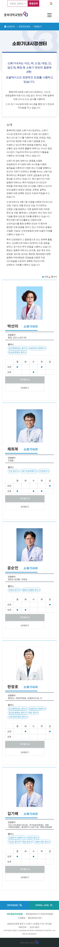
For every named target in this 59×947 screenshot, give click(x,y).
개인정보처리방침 (15, 914)
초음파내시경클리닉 (37, 348)
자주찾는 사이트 (42, 905)
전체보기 (38, 26)
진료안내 (11, 26)
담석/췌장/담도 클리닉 (18, 348)
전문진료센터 (24, 26)
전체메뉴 (49, 15)
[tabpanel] (29, 582)
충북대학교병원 (16, 13)
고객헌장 (21, 918)
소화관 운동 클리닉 (42, 841)
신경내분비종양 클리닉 (18, 716)
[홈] (5, 26)
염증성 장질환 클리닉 (31, 589)
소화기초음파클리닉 (28, 471)
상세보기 (25, 387)
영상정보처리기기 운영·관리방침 (39, 914)
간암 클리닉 (13, 471)
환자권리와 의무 (34, 918)
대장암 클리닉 (14, 589)
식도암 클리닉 (14, 841)
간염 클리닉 (44, 471)
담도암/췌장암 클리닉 (17, 352)
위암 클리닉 (33, 712)
